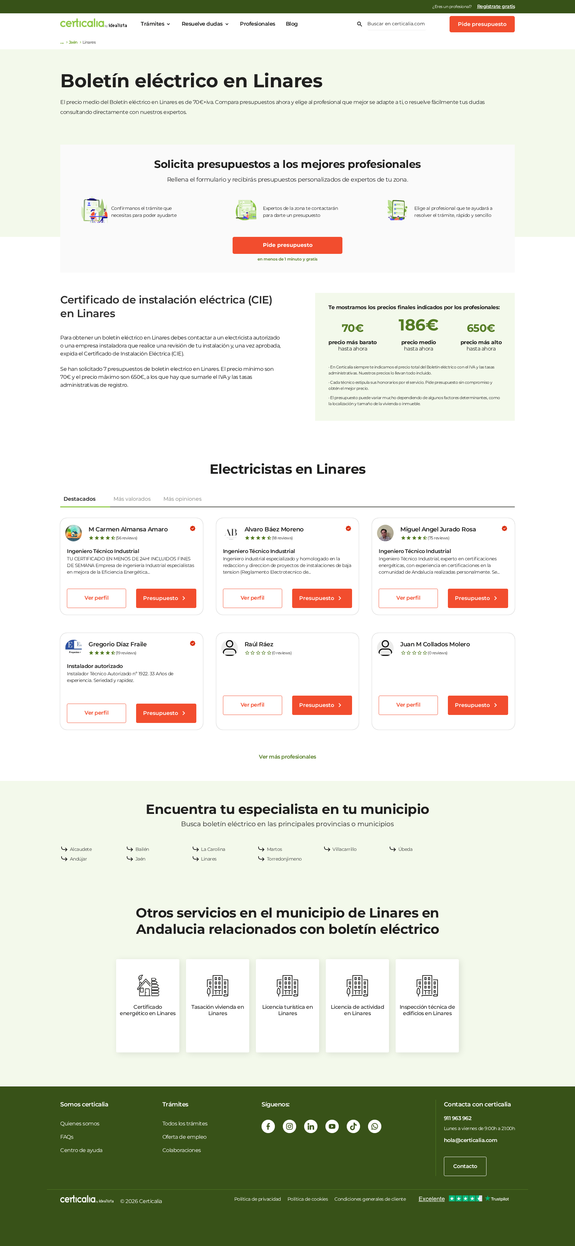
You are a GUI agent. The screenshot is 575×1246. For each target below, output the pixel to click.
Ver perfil (96, 598)
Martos (274, 849)
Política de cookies (308, 1199)
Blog (292, 24)
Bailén (142, 849)
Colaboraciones (181, 1150)
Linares (209, 859)
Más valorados (132, 499)
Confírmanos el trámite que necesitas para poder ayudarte (144, 211)
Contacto (465, 1166)
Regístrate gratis (496, 6)
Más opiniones (182, 499)
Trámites (152, 24)
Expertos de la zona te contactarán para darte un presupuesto (300, 211)
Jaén (73, 42)
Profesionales (257, 24)
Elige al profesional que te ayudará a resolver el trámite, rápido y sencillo (453, 211)
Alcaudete (81, 849)
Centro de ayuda (81, 1150)
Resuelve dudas (202, 24)
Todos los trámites (185, 1123)
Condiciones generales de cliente (370, 1199)
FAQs (66, 1137)
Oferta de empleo (184, 1137)
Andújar (78, 859)
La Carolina (213, 849)
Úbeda (405, 849)
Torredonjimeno (284, 859)
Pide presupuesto (482, 24)
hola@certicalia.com (470, 1140)
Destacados (80, 499)
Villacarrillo (344, 849)
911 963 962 (458, 1118)
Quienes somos (79, 1123)
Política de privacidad (257, 1199)
